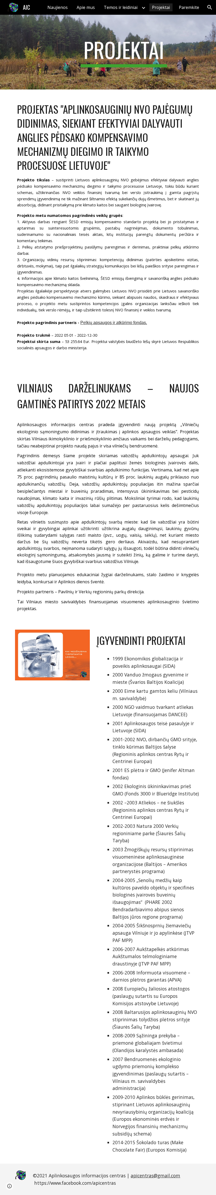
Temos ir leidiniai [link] (121, 7)
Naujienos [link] (57, 7)
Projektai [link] (161, 7)
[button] (209, 7)
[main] (123, 52)
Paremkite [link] (189, 7)
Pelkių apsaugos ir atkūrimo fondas (113, 322)
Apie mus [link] (86, 7)
